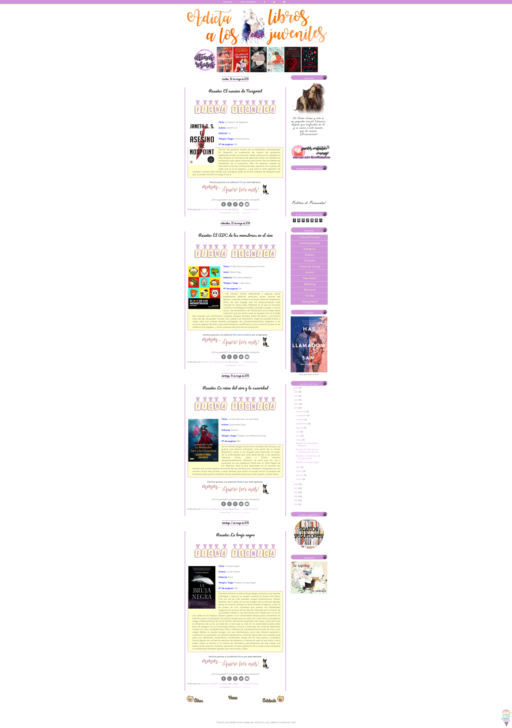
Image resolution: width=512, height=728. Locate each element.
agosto (300, 428)
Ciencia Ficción (310, 237)
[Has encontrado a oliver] (225, 71)
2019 (296, 408)
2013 (296, 504)
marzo (299, 471)
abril (298, 467)
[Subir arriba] (506, 718)
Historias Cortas (309, 266)
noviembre (301, 416)
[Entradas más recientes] (195, 702)
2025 (296, 392)
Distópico (310, 249)
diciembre (301, 412)
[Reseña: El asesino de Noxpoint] (235, 189)
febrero (300, 475)
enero (299, 479)
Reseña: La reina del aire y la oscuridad (235, 387)
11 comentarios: (251, 509)
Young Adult (310, 301)
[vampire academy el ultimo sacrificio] (292, 71)
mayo (299, 440)
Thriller (246, 213)
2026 (296, 388)
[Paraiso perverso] (258, 71)
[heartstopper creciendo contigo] (275, 71)
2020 (296, 404)
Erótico (309, 255)
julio (298, 432)
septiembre (302, 424)
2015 (296, 496)
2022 (296, 396)
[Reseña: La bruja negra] (235, 664)
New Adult (309, 278)
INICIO (227, 2)
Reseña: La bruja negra (235, 534)
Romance (310, 290)
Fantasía (236, 512)
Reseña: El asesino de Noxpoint (235, 90)
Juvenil (236, 213)
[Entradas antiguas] (273, 702)
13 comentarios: (251, 684)
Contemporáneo (309, 243)
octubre (300, 420)
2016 (296, 492)
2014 (296, 500)
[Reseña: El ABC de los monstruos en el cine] (235, 342)
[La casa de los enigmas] (309, 71)
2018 (296, 484)
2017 (296, 488)
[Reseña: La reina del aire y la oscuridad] (235, 489)
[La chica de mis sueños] (241, 71)
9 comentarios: (251, 209)
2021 (296, 400)
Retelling (309, 284)
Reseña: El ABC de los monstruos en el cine (235, 235)
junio (298, 436)
